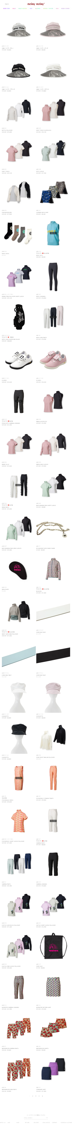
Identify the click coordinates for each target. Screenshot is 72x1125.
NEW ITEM (6, 8)
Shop (17, 1122)
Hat (31, 8)
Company (54, 1122)
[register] (46, 1117)
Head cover (65, 8)
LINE (9, 1122)
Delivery (36, 1122)
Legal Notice (46, 1122)
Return (27, 1122)
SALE (14, 8)
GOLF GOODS (22, 8)
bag (57, 8)
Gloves (37, 8)
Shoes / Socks (48, 8)
